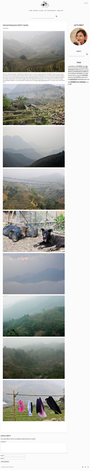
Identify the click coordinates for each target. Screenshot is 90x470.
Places (41, 10)
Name (2, 455)
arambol (69, 66)
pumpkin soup (74, 75)
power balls (70, 75)
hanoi (70, 71)
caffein (84, 66)
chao (86, 66)
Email (2, 458)
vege (77, 82)
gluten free (80, 69)
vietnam (83, 82)
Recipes (35, 10)
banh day (74, 66)
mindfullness (74, 73)
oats (87, 73)
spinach (74, 77)
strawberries (82, 77)
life (87, 71)
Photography (51, 10)
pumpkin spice (79, 75)
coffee (86, 68)
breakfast (79, 66)
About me (60, 10)
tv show (88, 79)
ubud (69, 82)
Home (30, 10)
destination (71, 69)
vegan (73, 81)
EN (87, 3)
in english (84, 71)
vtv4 (87, 82)
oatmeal (84, 73)
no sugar (79, 73)
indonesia (77, 71)
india (73, 71)
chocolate (76, 67)
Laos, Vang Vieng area (40, 80)
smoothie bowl (70, 77)
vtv (86, 82)
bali (72, 66)
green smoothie (86, 69)
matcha (69, 73)
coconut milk (81, 67)
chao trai (69, 67)
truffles (85, 79)
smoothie (85, 75)
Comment (3, 441)
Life (45, 10)
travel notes (80, 79)
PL (84, 3)
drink (76, 69)
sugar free (73, 79)
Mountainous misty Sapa (15, 25)
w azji (70, 84)
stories (78, 77)
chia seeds (73, 67)
